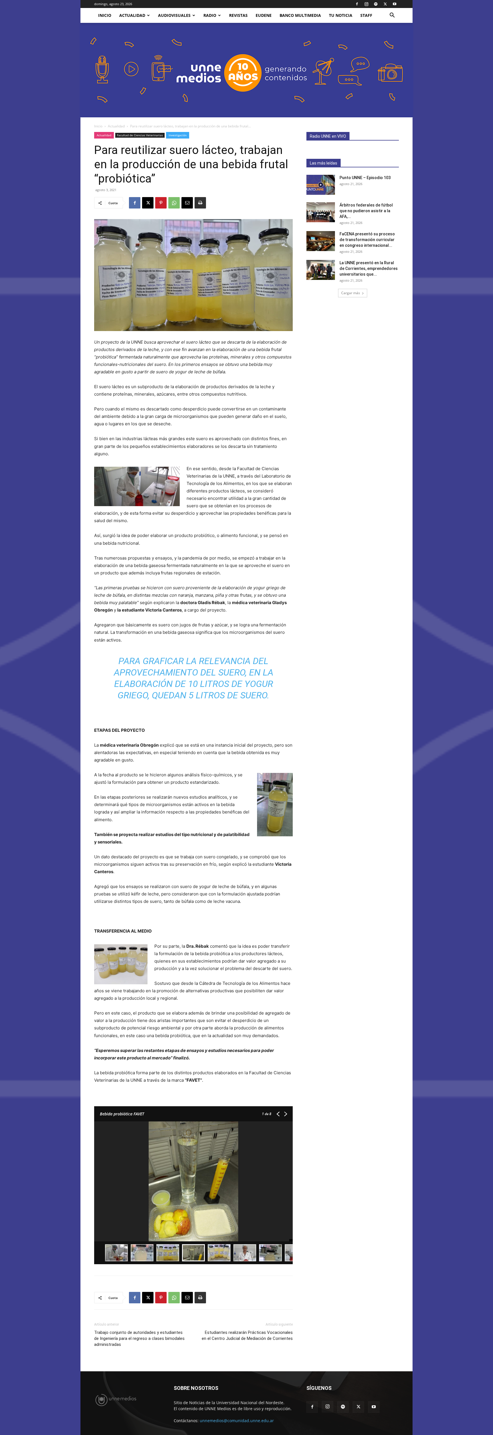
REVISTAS (238, 15)
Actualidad (132, 15)
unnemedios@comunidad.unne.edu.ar (237, 1420)
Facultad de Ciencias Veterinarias (140, 135)
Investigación (178, 135)
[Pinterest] (161, 203)
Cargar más (350, 292)
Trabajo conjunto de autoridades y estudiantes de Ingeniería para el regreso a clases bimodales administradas (139, 1338)
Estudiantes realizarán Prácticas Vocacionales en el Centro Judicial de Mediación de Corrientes (247, 1335)
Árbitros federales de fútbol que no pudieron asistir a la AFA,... (366, 211)
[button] (392, 16)
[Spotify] (375, 4)
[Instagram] (366, 4)
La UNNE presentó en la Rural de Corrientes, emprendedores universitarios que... (369, 268)
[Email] (187, 203)
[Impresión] (200, 203)
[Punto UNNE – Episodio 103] (320, 185)
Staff (366, 15)
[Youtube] (394, 4)
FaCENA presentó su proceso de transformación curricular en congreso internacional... (367, 240)
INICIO (104, 15)
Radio (209, 15)
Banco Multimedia (300, 15)
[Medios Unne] (246, 70)
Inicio (98, 126)
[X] (385, 4)
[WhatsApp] (174, 203)
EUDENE (264, 15)
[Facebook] (357, 4)
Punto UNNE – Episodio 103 (365, 177)
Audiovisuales (174, 15)
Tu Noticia (340, 15)
